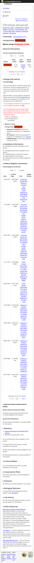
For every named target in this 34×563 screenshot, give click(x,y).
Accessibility (9, 554)
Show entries (17, 56)
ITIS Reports (6, 530)
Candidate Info (19, 28)
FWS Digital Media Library (10, 540)
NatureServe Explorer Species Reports (14, 509)
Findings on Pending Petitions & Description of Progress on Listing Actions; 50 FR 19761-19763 (23, 382)
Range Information (8, 28)
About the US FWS (13, 556)
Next (22, 74)
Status (5, 61)
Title (20, 176)
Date (5, 176)
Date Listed (14, 60)
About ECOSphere (3, 557)
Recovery (11, 29)
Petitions (18, 31)
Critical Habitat (19, 29)
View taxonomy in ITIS (19, 37)
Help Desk (24, 97)
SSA (26, 29)
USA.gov (14, 558)
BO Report (15, 493)
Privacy (8, 555)
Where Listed (29, 60)
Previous (13, 74)
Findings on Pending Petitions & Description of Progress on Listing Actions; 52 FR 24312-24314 (23, 348)
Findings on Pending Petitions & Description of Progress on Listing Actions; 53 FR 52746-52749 (23, 312)
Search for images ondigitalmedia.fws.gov (21, 20)
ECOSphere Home (3, 555)
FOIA (13, 560)
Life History (12, 33)
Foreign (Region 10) (23, 66)
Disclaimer (9, 558)
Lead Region (21, 60)
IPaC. (23, 105)
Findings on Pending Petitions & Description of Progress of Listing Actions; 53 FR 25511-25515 (23, 330)
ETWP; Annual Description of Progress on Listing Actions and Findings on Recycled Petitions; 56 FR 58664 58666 (23, 271)
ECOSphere (6, 8)
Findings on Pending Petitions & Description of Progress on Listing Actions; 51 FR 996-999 (23, 365)
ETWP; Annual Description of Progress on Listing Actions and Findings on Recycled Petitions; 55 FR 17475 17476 (23, 293)
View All (28, 137)
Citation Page (13, 175)
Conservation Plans (9, 31)
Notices (8, 557)
